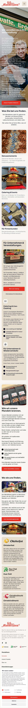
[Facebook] (3, 643)
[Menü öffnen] (24, 4)
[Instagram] (6, 643)
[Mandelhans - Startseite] (11, 3)
